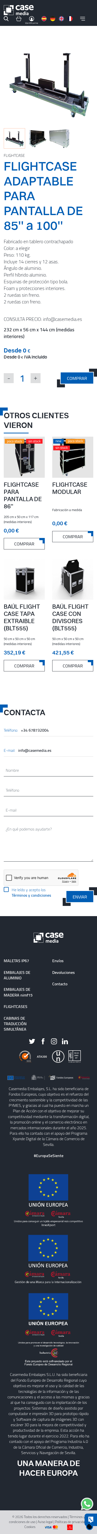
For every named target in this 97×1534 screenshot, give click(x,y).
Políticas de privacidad (71, 1521)
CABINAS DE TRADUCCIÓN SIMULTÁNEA (15, 1023)
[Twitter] (32, 1041)
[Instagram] (54, 1041)
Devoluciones (63, 972)
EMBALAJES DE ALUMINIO (17, 975)
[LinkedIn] (65, 1041)
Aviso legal (45, 1521)
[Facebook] (43, 1041)
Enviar (80, 897)
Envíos (57, 960)
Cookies (29, 1526)
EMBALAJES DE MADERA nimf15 (18, 992)
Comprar (77, 378)
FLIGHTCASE (14, 155)
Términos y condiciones (31, 895)
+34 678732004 (35, 730)
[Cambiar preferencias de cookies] (89, 1526)
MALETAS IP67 (16, 960)
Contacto (59, 984)
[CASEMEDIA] (19, 9)
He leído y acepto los (31, 892)
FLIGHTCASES (15, 1006)
